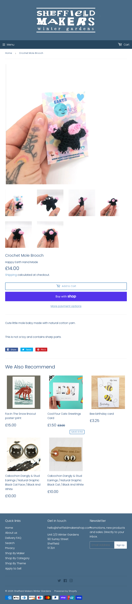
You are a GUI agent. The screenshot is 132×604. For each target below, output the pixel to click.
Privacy (10, 548)
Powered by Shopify (65, 591)
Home (8, 53)
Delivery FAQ (13, 538)
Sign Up (121, 545)
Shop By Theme (15, 563)
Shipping (11, 275)
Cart (126, 45)
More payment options (66, 306)
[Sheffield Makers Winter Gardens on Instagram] (71, 581)
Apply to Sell (13, 568)
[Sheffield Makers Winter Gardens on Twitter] (59, 581)
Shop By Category (17, 558)
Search (10, 543)
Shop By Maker (15, 553)
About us (11, 533)
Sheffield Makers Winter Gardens (32, 591)
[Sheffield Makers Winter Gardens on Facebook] (65, 581)
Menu (10, 45)
